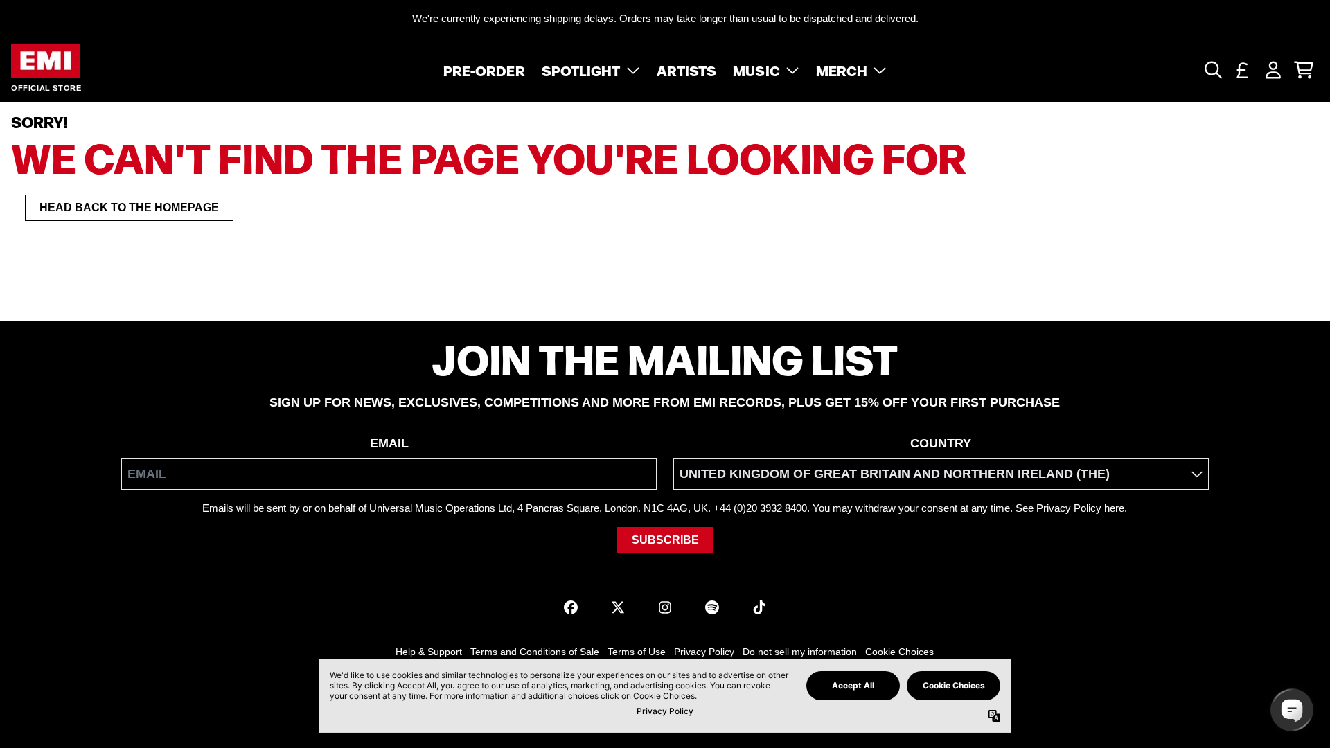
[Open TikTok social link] (759, 607)
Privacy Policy (704, 651)
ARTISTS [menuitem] (687, 70)
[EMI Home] (45, 61)
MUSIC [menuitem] (756, 70)
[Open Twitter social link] (618, 607)
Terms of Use (637, 651)
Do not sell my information (800, 651)
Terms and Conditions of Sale (534, 651)
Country (940, 443)
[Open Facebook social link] (571, 607)
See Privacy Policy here (1070, 508)
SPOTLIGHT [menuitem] (581, 70)
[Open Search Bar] (1212, 70)
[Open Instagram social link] (665, 607)
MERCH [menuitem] (842, 70)
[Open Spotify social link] (712, 607)
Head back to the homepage (129, 207)
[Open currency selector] (1242, 70)
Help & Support (429, 651)
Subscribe (665, 540)
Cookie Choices (899, 651)
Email (389, 443)
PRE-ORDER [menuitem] (484, 70)
